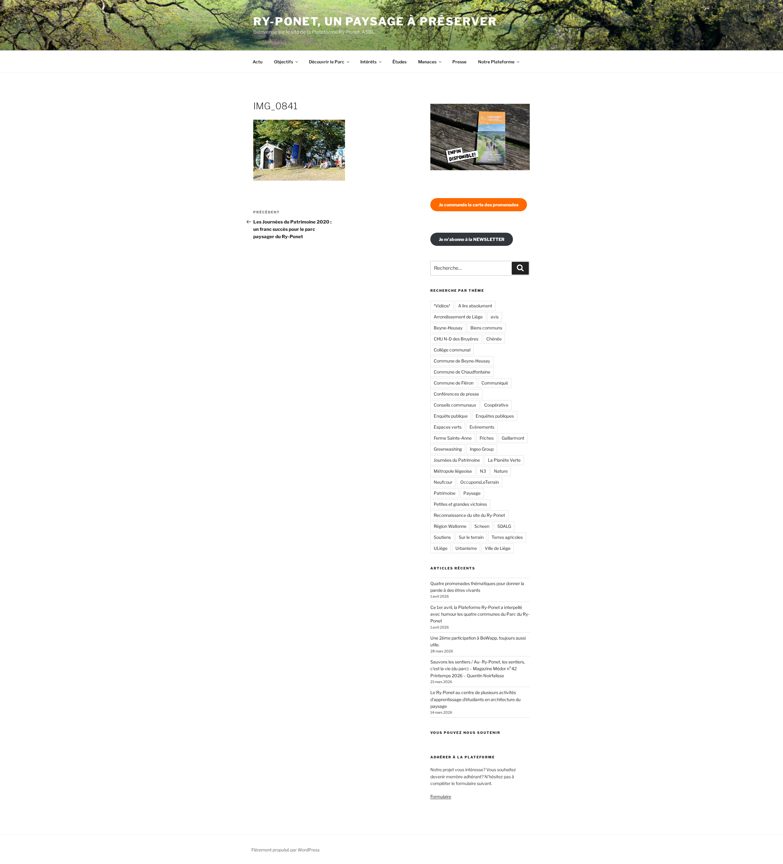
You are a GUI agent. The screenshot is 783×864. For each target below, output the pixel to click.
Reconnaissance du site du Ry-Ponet (469, 515)
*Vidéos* (442, 305)
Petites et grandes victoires (460, 504)
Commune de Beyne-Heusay (462, 360)
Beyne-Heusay (448, 327)
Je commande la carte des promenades (478, 204)
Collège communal (452, 349)
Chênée (494, 338)
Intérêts (368, 61)
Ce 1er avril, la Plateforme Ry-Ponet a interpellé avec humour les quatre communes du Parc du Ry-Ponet (479, 614)
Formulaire (440, 796)
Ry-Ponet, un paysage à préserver (375, 21)
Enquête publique (451, 416)
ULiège (440, 548)
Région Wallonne (450, 526)
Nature (501, 471)
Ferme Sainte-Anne (453, 438)
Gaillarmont (513, 438)
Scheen (481, 526)
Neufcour (443, 482)
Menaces (427, 61)
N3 (483, 471)
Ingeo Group (482, 449)
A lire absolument (475, 305)
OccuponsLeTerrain (479, 482)
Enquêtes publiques (495, 416)
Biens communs (486, 327)
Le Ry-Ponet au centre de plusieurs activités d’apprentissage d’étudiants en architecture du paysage (475, 699)
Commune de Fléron (453, 382)
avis (495, 316)
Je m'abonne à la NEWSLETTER (471, 239)
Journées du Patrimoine (457, 460)
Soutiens (442, 537)
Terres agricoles (507, 537)
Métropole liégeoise (453, 471)
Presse (459, 61)
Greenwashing (448, 449)
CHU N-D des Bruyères (456, 338)
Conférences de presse (456, 393)
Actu (257, 61)
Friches (487, 438)
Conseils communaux (455, 405)
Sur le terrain (471, 537)
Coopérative (496, 405)
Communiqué (494, 382)
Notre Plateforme (496, 61)
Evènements (481, 427)
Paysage (472, 493)
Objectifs (283, 61)
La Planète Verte (504, 460)
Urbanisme (466, 548)
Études (399, 61)
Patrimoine (444, 493)
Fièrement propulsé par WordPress (285, 849)
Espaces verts (448, 427)
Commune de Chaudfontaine (462, 371)
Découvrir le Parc (326, 61)
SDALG (504, 526)
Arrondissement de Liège (458, 316)
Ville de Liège (497, 548)
